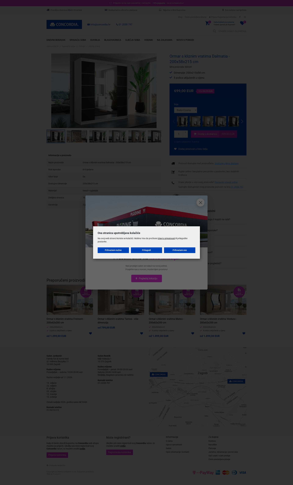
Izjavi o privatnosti (166, 238)
